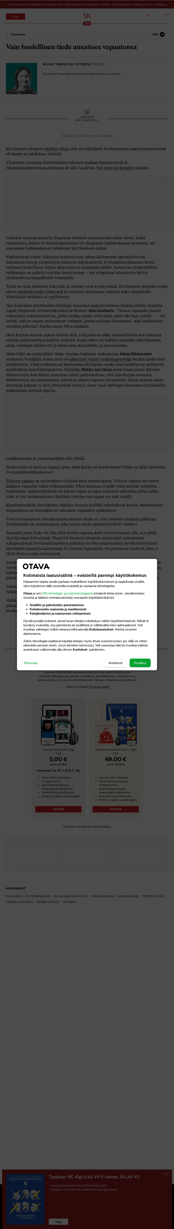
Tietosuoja (30, 662)
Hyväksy (140, 662)
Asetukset (115, 662)
